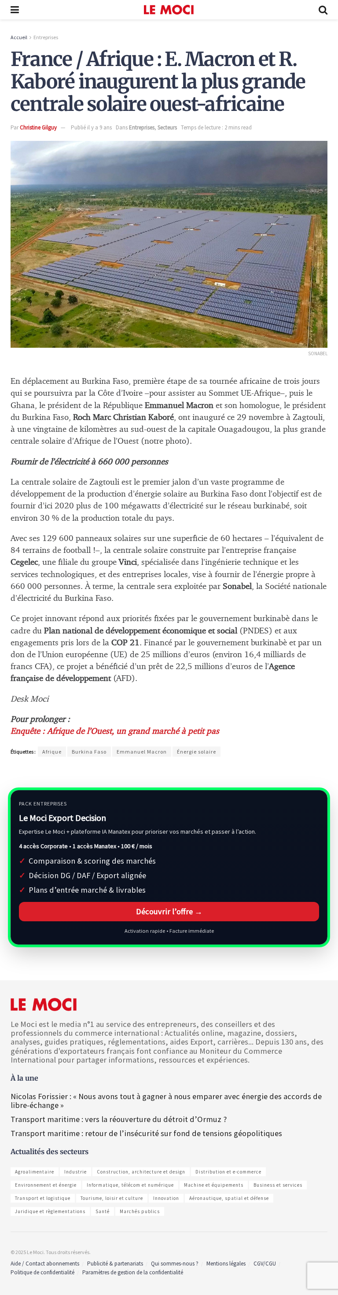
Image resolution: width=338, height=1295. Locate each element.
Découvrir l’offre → (169, 911)
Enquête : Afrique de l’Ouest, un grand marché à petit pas (115, 731)
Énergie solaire (196, 751)
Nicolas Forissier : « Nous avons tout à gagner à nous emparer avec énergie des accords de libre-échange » (166, 1100)
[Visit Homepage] (169, 10)
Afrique (52, 751)
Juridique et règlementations (50, 1211)
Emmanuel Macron (142, 751)
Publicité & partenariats (115, 1263)
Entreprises (45, 37)
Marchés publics (140, 1211)
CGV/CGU (265, 1263)
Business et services (278, 1185)
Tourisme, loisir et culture (112, 1198)
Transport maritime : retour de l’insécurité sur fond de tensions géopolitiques (147, 1133)
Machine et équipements (213, 1185)
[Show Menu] (15, 9)
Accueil (19, 37)
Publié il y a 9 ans (91, 127)
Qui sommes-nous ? (174, 1263)
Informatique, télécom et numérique (130, 1185)
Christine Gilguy (38, 127)
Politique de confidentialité (42, 1272)
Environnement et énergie (46, 1185)
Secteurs (167, 127)
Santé (103, 1211)
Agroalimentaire (34, 1172)
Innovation (166, 1198)
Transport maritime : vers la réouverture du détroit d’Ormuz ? (119, 1119)
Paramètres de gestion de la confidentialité (132, 1272)
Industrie (75, 1172)
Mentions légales (226, 1263)
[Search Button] (323, 9)
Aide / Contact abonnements (45, 1263)
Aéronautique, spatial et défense (229, 1198)
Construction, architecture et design (141, 1172)
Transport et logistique (42, 1198)
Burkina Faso (89, 751)
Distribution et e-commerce (228, 1172)
